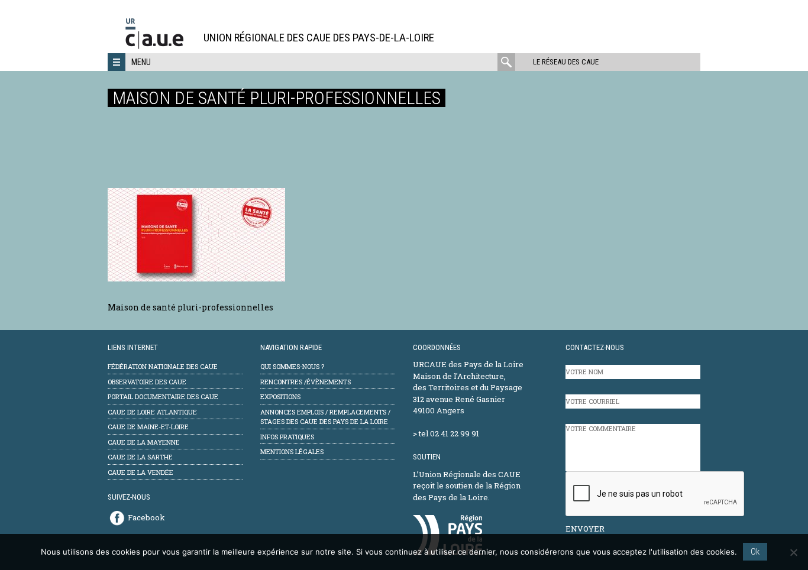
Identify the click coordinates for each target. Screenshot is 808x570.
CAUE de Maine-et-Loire (148, 426)
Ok (755, 551)
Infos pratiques (287, 436)
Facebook (146, 517)
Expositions (280, 396)
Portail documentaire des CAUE (163, 396)
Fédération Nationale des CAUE (163, 366)
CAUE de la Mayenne (144, 442)
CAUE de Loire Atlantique (152, 411)
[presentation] (655, 494)
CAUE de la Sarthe (140, 456)
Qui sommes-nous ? (292, 366)
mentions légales (292, 451)
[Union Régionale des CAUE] (158, 47)
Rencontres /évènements (305, 381)
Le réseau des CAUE (566, 61)
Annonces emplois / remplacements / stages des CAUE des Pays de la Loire (325, 416)
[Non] (793, 552)
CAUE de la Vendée (140, 472)
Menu (141, 62)
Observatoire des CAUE (147, 381)
